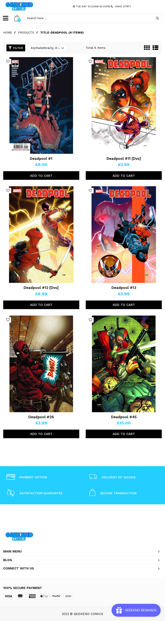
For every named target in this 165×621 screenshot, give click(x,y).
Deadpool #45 (124, 417)
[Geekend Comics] (19, 6)
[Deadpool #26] (41, 364)
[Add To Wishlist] (8, 61)
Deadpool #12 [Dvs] (41, 287)
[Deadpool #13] (124, 234)
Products (26, 32)
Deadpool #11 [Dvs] (124, 158)
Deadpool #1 (41, 158)
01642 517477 (123, 6)
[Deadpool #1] (41, 105)
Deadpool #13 (124, 287)
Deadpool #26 (41, 417)
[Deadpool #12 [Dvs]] (41, 234)
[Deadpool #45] (124, 364)
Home (7, 32)
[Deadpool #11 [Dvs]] (124, 105)
